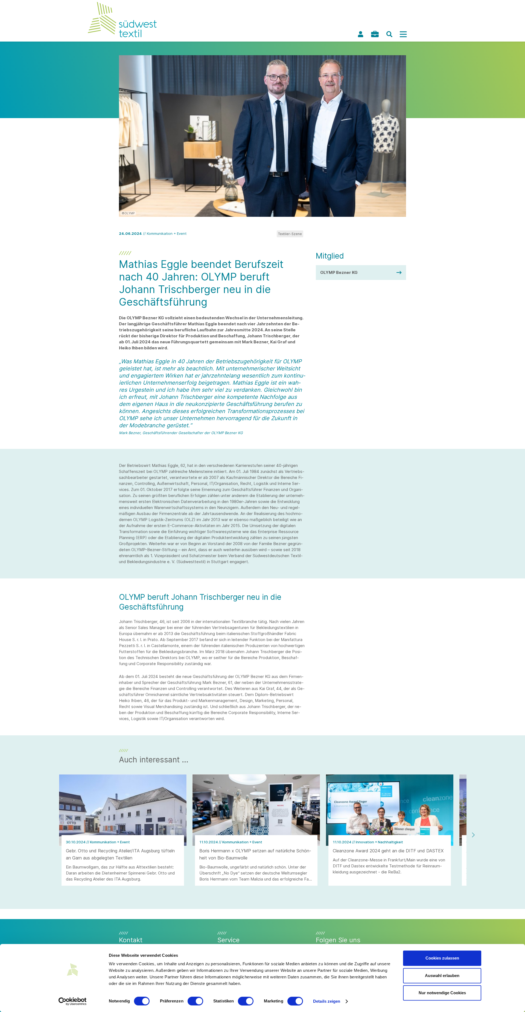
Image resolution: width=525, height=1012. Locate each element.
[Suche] (389, 34)
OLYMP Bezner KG (339, 272)
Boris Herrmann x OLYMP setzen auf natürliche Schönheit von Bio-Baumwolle (255, 854)
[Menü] (403, 34)
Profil (360, 34)
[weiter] (473, 835)
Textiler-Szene (290, 234)
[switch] (195, 1001)
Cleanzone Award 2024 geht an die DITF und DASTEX (388, 850)
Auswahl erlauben (442, 975)
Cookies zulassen (442, 958)
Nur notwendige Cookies (442, 992)
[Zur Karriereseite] (375, 34)
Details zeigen (326, 1001)
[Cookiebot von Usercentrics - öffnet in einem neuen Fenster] (73, 1001)
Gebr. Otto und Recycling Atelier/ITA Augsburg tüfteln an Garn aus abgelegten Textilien (120, 854)
